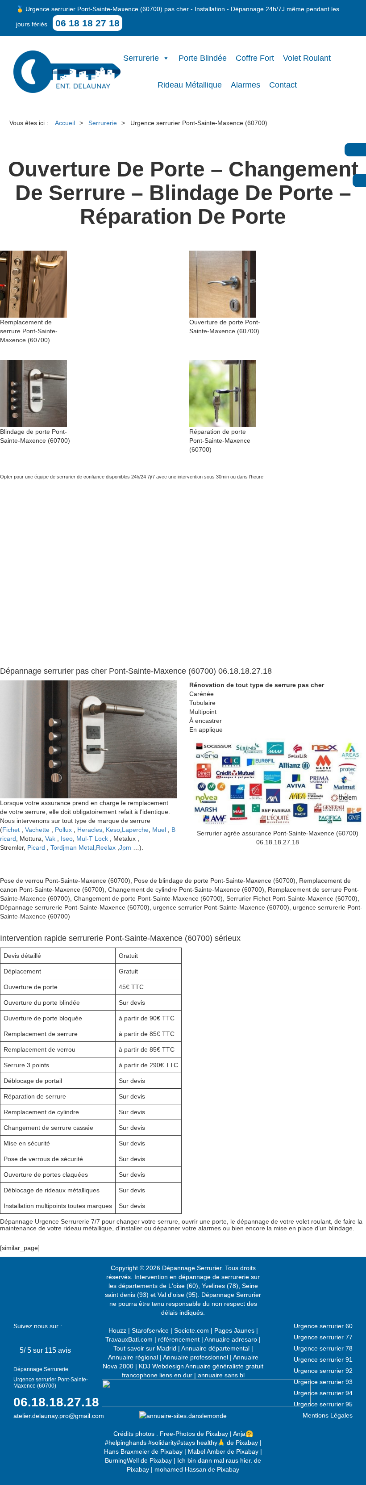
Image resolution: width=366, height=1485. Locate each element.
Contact (283, 84)
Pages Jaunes (234, 1330)
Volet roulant (307, 58)
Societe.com (191, 1330)
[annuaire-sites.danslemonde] (183, 1415)
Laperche (135, 829)
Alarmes (245, 84)
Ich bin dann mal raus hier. (214, 1460)
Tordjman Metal (72, 847)
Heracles (89, 829)
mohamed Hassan (180, 1469)
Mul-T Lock (92, 838)
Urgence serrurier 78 (323, 1348)
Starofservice (150, 1330)
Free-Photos (177, 1433)
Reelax (106, 847)
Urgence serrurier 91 (323, 1359)
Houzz (117, 1330)
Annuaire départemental (215, 1348)
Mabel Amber (206, 1451)
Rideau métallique (190, 84)
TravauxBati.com (129, 1339)
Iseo (67, 838)
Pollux (63, 829)
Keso (113, 829)
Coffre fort (255, 58)
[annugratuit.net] (206, 1392)
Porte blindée (203, 58)
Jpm (125, 847)
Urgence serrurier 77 (323, 1337)
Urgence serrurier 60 (323, 1326)
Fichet (11, 829)
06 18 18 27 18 (87, 23)
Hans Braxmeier (127, 1451)
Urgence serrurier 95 (323, 1404)
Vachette (37, 829)
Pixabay (217, 1433)
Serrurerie (141, 58)
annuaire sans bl (221, 1375)
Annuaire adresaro (230, 1339)
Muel (159, 829)
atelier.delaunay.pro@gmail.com (58, 1415)
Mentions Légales (328, 1415)
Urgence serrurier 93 (323, 1381)
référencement (179, 1339)
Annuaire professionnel (195, 1357)
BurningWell (122, 1460)
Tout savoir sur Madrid (144, 1348)
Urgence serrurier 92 (323, 1370)
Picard (36, 847)
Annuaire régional (133, 1357)
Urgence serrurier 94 (323, 1393)
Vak (50, 838)
